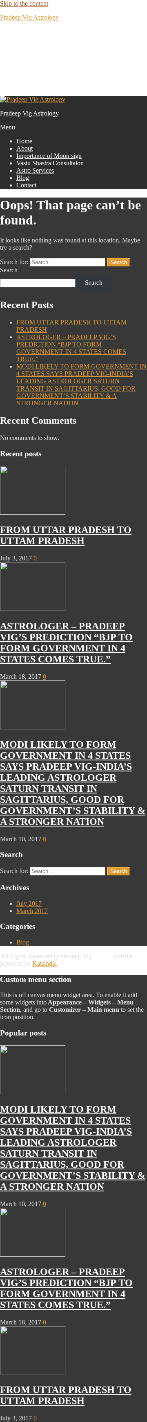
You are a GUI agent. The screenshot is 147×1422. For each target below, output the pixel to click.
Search (9, 270)
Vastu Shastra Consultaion (50, 163)
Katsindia (44, 963)
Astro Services (35, 170)
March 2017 (32, 910)
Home (24, 141)
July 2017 (29, 903)
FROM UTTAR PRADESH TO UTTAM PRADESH (65, 535)
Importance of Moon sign (49, 155)
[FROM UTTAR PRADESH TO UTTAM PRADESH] (32, 512)
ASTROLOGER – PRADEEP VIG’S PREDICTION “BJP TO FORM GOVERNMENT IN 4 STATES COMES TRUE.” (71, 347)
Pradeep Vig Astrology (29, 17)
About (24, 148)
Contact (26, 185)
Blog (22, 177)
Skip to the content (24, 3)
